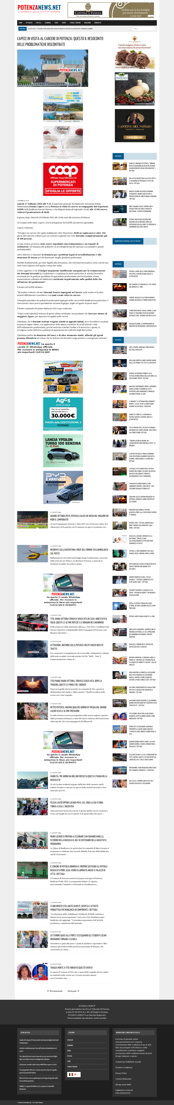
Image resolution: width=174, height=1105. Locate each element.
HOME (20, 23)
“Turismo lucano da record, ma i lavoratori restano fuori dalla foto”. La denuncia (142, 443)
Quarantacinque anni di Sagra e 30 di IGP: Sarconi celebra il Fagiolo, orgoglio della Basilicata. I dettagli (142, 744)
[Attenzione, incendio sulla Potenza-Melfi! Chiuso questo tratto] (32, 656)
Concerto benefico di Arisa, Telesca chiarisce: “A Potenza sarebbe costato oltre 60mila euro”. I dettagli (141, 579)
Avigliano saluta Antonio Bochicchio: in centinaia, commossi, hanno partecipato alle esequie (141, 499)
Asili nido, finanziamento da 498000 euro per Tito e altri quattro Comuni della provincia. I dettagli (142, 689)
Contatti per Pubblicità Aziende (128, 1062)
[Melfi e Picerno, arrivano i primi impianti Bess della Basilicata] (120, 352)
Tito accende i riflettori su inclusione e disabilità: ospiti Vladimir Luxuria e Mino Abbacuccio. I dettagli (142, 715)
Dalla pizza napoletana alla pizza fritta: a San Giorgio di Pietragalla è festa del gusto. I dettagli (142, 180)
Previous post (56, 991)
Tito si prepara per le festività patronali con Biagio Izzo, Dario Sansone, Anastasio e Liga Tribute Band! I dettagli (143, 430)
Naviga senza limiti (123, 1084)
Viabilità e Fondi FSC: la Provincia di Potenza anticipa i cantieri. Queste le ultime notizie (140, 416)
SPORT (56, 23)
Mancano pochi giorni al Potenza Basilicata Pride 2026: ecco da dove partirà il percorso (142, 512)
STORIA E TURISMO (75, 23)
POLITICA (38, 23)
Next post (72, 991)
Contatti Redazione (123, 1079)
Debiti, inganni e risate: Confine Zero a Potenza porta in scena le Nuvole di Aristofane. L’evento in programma (141, 208)
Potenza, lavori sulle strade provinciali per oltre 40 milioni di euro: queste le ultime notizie (142, 273)
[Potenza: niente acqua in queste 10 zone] (120, 621)
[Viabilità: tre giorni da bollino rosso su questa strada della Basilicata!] (32, 787)
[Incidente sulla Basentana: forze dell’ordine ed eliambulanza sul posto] (32, 560)
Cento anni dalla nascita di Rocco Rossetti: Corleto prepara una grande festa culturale (142, 566)
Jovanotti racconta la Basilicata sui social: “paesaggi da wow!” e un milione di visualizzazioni (142, 592)
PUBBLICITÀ (97, 23)
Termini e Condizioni (124, 1067)
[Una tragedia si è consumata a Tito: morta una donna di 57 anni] (120, 289)
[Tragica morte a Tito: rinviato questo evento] (32, 978)
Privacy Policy (121, 1073)
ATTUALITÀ (29, 23)
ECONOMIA (48, 23)
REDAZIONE (87, 23)
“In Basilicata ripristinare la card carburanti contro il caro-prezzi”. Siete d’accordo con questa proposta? (141, 486)
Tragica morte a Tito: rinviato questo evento (71, 967)
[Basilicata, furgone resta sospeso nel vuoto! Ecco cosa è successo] (120, 649)
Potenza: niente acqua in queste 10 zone (142, 616)
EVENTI (64, 23)
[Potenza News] (39, 8)
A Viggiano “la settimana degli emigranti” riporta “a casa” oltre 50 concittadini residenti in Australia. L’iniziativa (142, 403)
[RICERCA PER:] (144, 29)
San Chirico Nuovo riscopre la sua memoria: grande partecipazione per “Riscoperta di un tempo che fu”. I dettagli (143, 702)
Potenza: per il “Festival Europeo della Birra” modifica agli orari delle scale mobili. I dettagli (141, 525)
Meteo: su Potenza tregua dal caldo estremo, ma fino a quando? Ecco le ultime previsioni (142, 605)
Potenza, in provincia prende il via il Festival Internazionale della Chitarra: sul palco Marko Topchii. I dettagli (143, 375)
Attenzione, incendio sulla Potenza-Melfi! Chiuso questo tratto (38, 1065)
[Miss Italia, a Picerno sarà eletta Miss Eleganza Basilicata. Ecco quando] (120, 786)
